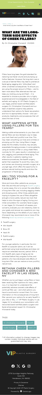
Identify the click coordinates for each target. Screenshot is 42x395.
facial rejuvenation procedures (22, 217)
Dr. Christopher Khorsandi (14, 323)
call (17, 299)
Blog (9, 23)
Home (4, 23)
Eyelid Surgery (9, 327)
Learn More (21, 6)
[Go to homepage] (7, 14)
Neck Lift (32, 327)
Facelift (30, 323)
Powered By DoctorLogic (21, 391)
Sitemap (21, 385)
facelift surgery (34, 185)
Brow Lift (21, 327)
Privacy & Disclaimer (21, 382)
